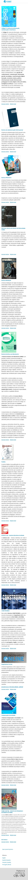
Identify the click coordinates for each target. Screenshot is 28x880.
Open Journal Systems (7, 849)
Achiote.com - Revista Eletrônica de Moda (12, 535)
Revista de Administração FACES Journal (12, 130)
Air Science (4, 839)
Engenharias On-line (6, 664)
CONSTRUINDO (5, 610)
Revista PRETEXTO (6, 177)
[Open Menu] (1, 1)
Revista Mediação (6, 280)
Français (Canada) (6, 862)
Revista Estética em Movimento (10, 354)
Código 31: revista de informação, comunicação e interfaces (10, 29)
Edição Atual (13, 104)
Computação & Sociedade (8, 715)
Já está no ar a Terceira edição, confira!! (12, 687)
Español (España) (6, 860)
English (4, 858)
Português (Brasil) (6, 864)
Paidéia (3, 462)
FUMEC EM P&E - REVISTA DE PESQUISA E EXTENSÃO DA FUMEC (12, 811)
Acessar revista (5, 104)
